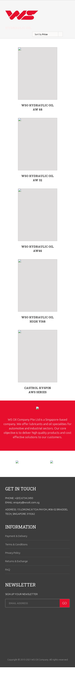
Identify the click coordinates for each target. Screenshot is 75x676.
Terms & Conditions (16, 544)
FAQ (7, 569)
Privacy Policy (12, 552)
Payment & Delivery (16, 536)
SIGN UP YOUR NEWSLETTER (21, 594)
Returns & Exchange (16, 561)
